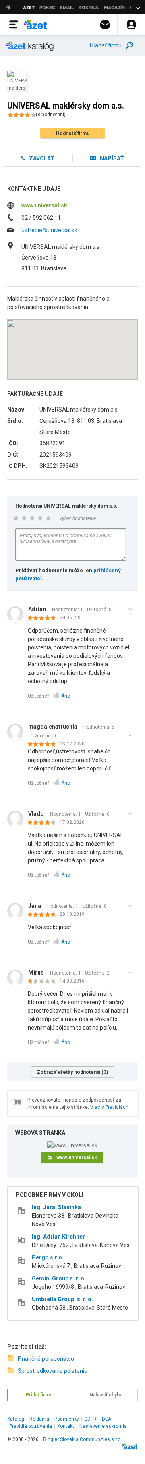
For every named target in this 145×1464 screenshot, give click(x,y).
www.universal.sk (44, 205)
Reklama (39, 1419)
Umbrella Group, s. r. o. (62, 1299)
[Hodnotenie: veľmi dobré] (43, 823)
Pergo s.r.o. (48, 1257)
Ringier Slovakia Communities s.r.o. (82, 1439)
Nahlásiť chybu (105, 1395)
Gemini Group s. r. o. (59, 1278)
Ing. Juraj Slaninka (56, 1207)
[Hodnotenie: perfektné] (43, 618)
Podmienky (66, 1419)
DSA (106, 1419)
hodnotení (51, 114)
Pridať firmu (39, 1395)
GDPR (90, 1419)
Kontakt (65, 1426)
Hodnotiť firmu (72, 133)
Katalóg (15, 1419)
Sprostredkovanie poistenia (52, 1371)
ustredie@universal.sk (49, 230)
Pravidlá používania (30, 1426)
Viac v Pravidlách (109, 1107)
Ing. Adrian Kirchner (58, 1236)
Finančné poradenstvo (46, 1358)
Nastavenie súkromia (103, 1426)
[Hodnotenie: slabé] (43, 982)
